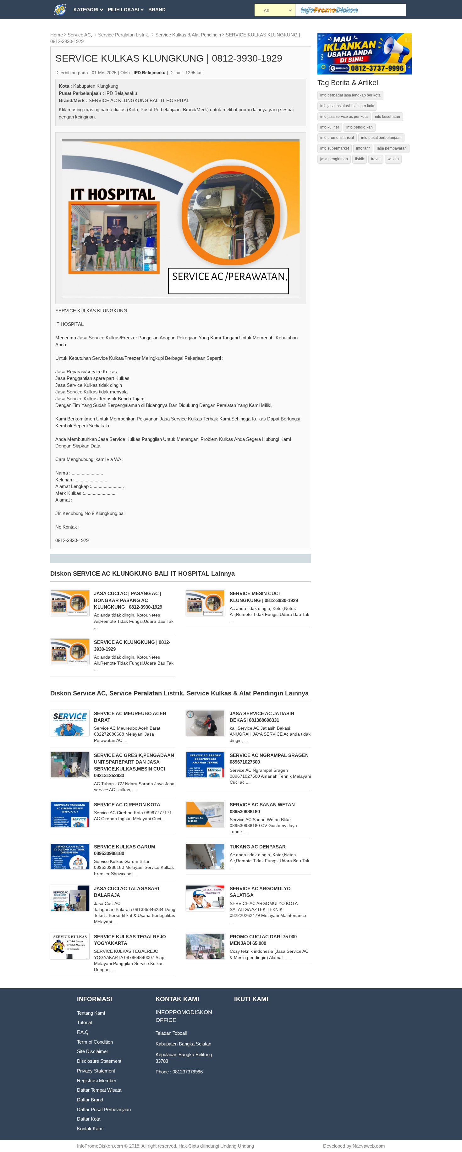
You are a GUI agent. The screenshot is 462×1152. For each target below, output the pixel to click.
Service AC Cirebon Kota (127, 804)
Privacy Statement (96, 1070)
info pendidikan (359, 127)
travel (376, 159)
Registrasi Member (96, 1080)
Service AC (79, 34)
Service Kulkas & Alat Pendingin (188, 34)
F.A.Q (83, 1032)
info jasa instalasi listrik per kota (347, 106)
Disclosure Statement (99, 1061)
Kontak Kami (90, 1128)
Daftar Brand (90, 1099)
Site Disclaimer (92, 1051)
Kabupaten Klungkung (95, 86)
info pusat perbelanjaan (381, 137)
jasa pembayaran (392, 148)
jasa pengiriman (334, 159)
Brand (157, 9)
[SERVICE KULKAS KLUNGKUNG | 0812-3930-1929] (181, 218)
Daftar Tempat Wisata (99, 1090)
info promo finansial (337, 137)
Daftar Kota (88, 1119)
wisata (393, 159)
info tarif (363, 148)
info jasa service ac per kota (344, 116)
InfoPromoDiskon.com (100, 1146)
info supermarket (334, 148)
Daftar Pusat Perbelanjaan (104, 1109)
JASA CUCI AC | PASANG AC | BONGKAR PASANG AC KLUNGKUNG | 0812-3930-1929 (128, 600)
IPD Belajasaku (121, 93)
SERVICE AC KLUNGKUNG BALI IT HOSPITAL (139, 100)
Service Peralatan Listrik (123, 34)
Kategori (86, 9)
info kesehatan (387, 116)
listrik (359, 159)
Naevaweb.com (369, 1146)
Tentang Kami (91, 1013)
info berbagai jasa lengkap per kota (350, 95)
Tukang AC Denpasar (258, 846)
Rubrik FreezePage (99, 28)
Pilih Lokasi (123, 9)
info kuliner (329, 127)
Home (56, 34)
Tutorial (84, 1022)
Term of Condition (95, 1042)
